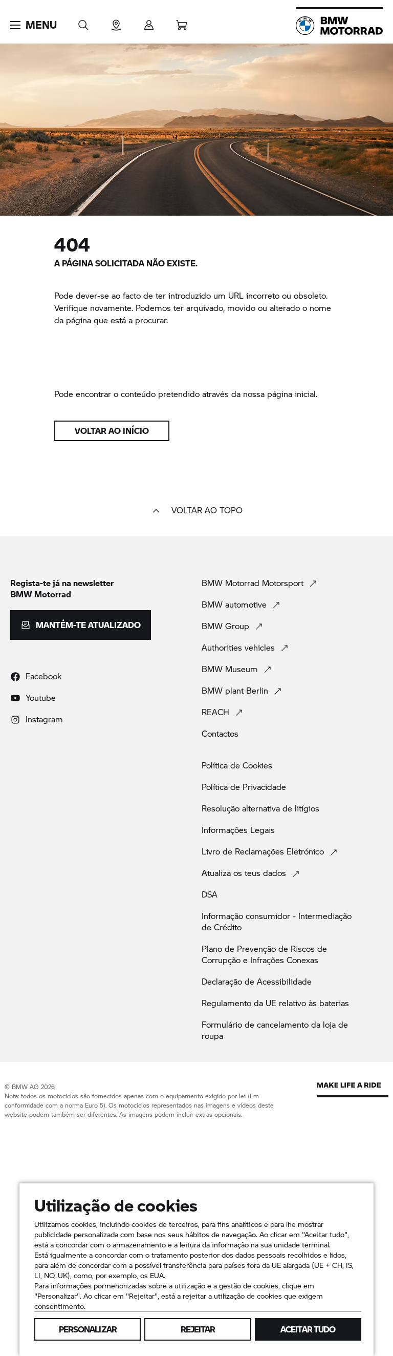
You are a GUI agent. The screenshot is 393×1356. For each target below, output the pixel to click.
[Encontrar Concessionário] (116, 22)
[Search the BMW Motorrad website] (83, 22)
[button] (33, 25)
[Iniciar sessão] (149, 22)
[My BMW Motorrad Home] (339, 25)
